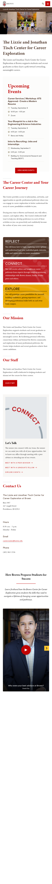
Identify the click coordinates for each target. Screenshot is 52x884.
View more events (26, 170)
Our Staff (10, 383)
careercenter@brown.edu (13, 540)
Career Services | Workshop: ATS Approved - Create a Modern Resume (24, 101)
